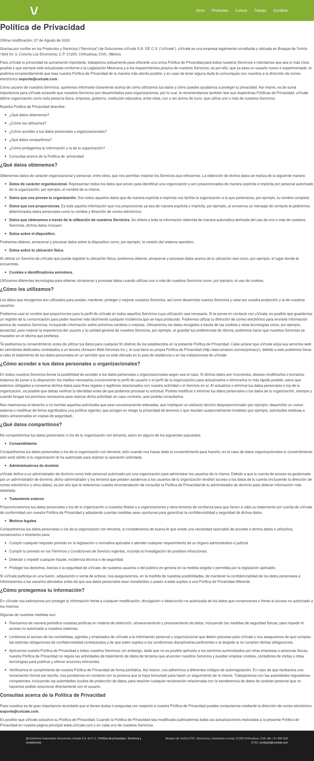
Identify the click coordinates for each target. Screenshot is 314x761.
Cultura (241, 10)
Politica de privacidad (112, 738)
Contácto (280, 10)
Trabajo (260, 10)
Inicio (200, 10)
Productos (220, 10)
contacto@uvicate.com (274, 742)
